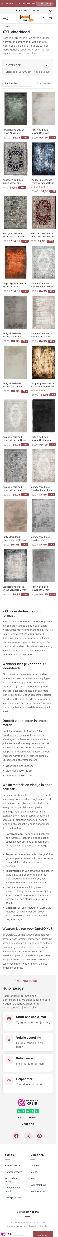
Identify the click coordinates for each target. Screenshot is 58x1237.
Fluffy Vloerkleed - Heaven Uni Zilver (40, 588)
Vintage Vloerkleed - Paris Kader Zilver (41, 538)
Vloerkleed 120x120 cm (19, 770)
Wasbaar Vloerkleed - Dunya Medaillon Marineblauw (13, 181)
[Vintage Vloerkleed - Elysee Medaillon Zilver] (15, 465)
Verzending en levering (12, 1180)
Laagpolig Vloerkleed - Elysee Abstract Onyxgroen (14, 131)
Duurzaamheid (38, 1184)
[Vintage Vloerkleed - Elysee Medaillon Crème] (15, 415)
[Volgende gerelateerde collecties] (46, 65)
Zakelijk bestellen (14, 1197)
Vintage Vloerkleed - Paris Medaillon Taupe (42, 488)
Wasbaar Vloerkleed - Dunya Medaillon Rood (42, 235)
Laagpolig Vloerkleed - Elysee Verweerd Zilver (14, 588)
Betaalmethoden (13, 1172)
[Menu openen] (6, 18)
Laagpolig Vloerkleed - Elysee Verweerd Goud (42, 385)
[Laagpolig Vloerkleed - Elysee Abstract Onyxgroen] (15, 108)
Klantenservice (12, 1165)
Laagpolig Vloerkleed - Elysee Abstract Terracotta (14, 285)
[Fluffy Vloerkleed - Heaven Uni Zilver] (44, 565)
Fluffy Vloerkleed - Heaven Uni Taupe (11, 335)
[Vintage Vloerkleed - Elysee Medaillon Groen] (15, 212)
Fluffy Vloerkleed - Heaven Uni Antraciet (41, 438)
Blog (32, 1178)
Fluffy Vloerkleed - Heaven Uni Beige (40, 131)
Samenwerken (37, 1191)
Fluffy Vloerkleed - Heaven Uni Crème (12, 385)
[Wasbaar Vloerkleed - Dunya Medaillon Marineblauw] (15, 158)
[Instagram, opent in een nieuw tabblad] (28, 1136)
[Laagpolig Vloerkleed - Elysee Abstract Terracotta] (15, 262)
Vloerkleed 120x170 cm (19, 775)
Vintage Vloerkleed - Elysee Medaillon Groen (14, 235)
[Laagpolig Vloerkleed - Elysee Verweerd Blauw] (44, 158)
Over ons (35, 1165)
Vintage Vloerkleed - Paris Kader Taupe (41, 335)
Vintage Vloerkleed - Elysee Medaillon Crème (14, 438)
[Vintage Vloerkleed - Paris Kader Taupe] (44, 312)
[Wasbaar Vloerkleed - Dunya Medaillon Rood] (44, 212)
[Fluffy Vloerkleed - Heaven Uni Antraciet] (44, 415)
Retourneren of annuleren (13, 1189)
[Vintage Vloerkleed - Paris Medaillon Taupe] (44, 465)
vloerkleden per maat (14, 735)
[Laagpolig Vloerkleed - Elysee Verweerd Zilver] (15, 565)
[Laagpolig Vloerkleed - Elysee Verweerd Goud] (44, 362)
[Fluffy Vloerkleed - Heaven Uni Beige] (44, 108)
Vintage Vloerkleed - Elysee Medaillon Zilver (14, 488)
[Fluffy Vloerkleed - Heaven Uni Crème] (15, 362)
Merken (34, 1172)
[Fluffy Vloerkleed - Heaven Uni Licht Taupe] (15, 515)
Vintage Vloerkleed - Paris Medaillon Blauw (42, 285)
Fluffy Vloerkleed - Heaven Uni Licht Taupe (14, 538)
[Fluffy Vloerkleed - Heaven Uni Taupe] (15, 312)
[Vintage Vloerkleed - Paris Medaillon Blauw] (44, 262)
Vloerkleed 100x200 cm (18, 71)
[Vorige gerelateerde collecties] (39, 65)
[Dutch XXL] (27, 18)
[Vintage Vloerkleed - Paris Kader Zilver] (44, 515)
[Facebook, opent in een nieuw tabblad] (16, 1136)
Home (7, 26)
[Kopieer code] (50, 4)
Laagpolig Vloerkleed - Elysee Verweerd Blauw (42, 181)
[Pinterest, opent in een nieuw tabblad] (39, 1136)
